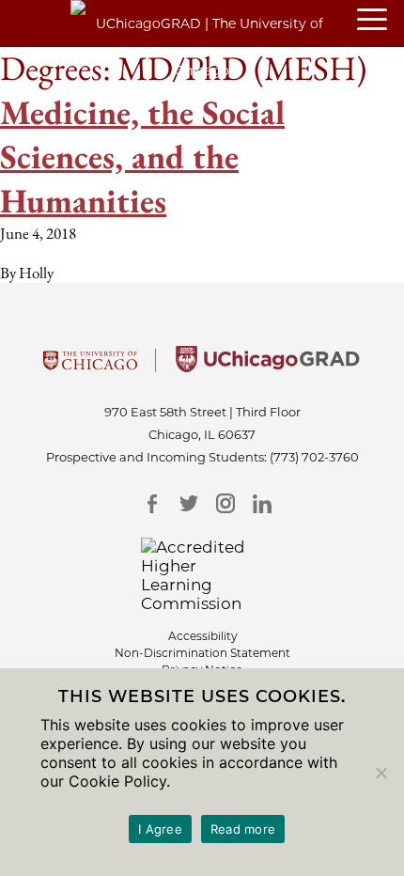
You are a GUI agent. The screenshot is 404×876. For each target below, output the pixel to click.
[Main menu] (380, 21)
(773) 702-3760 (314, 456)
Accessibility (202, 636)
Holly (36, 272)
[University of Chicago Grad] (268, 366)
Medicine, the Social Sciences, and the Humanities (142, 156)
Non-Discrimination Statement (202, 653)
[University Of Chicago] (90, 366)
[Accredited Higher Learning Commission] (202, 575)
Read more (242, 829)
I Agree (160, 829)
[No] (380, 772)
